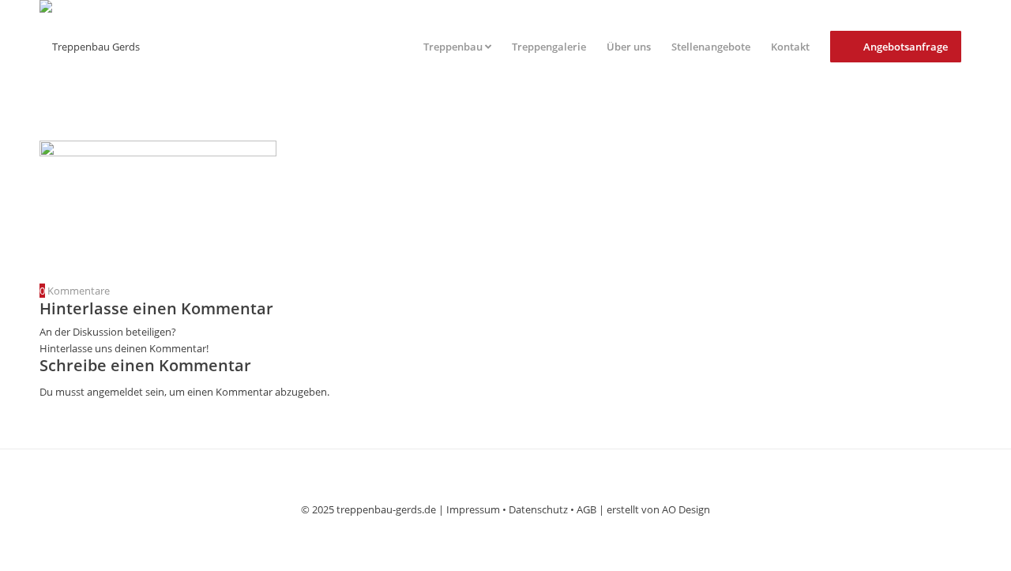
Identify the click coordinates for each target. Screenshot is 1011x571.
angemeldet (115, 392)
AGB (586, 509)
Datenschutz (538, 509)
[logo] (89, 46)
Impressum (473, 509)
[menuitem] (457, 46)
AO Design (686, 509)
